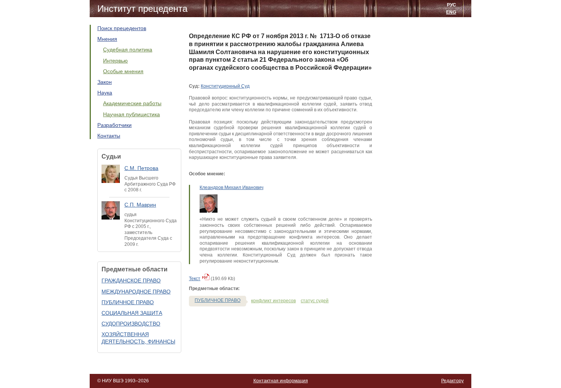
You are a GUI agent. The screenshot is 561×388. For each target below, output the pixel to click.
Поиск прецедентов (121, 28)
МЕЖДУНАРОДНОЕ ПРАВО (136, 292)
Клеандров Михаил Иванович (231, 187)
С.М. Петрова (141, 168)
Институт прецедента (142, 8)
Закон (104, 82)
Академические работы (132, 103)
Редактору (452, 380)
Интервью (115, 61)
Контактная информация (280, 380)
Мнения (107, 39)
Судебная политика (127, 49)
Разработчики (114, 125)
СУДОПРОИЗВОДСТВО (131, 324)
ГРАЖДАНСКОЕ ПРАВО (131, 280)
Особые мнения (123, 71)
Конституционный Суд (225, 86)
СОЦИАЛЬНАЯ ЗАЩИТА (132, 313)
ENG (451, 12)
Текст (194, 278)
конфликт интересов (273, 300)
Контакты (108, 136)
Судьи (111, 156)
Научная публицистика (131, 114)
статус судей (315, 300)
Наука (104, 93)
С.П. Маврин (140, 205)
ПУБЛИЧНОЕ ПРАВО (128, 302)
